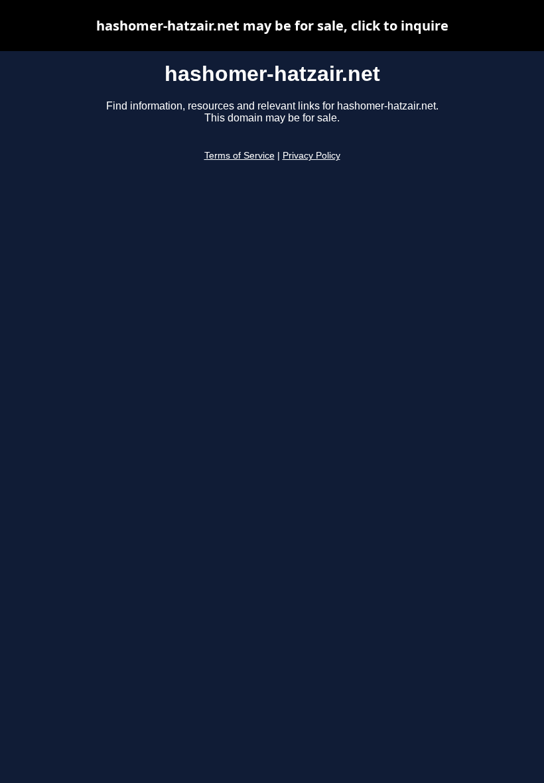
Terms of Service (239, 156)
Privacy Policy (311, 156)
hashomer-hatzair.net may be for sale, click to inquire (272, 26)
